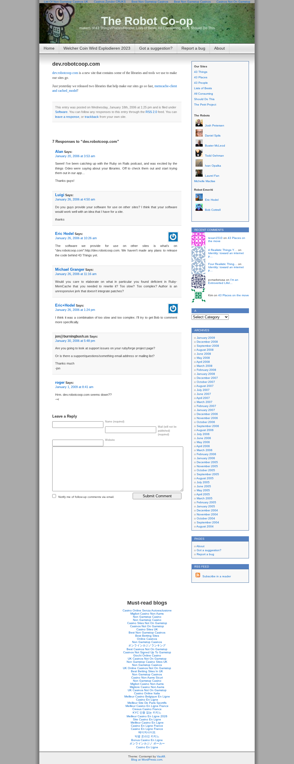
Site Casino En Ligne (147, 719)
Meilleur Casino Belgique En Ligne (147, 696)
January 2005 (206, 506)
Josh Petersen (214, 125)
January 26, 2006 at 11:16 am (75, 274)
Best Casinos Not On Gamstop (147, 649)
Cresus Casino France (147, 709)
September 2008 (208, 345)
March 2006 (204, 450)
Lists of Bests (203, 88)
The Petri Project (205, 104)
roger (60, 382)
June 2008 (204, 353)
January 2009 (206, 337)
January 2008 (206, 373)
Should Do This (204, 99)
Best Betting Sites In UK (147, 671)
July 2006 (203, 434)
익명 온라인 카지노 (147, 736)
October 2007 (206, 381)
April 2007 (203, 397)
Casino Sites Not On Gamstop (147, 623)
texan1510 (215, 237)
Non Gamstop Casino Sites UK (147, 661)
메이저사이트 (147, 732)
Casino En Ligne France (147, 725)
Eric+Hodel (65, 305)
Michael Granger (69, 269)
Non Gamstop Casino (147, 616)
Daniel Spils (212, 135)
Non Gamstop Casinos (147, 642)
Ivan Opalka (213, 165)
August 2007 (205, 385)
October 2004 (206, 518)
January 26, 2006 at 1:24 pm (75, 309)
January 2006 (206, 458)
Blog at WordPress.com (146, 759)
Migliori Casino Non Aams (147, 613)
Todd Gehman (214, 155)
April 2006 (203, 446)
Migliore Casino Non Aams (147, 687)
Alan (59, 151)
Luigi (59, 195)
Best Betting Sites (147, 635)
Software (61, 112)
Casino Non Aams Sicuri (147, 677)
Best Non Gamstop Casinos (147, 632)
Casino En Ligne (147, 699)
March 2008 (204, 365)
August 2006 (205, 430)
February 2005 (206, 502)
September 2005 (208, 474)
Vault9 (161, 756)
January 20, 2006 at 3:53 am (75, 156)
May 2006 (203, 442)
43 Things (200, 71)
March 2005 (204, 498)
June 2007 (204, 393)
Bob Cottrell (212, 209)
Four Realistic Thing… (222, 264)
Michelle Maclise (204, 181)
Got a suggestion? (156, 48)
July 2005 (203, 482)
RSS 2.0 (151, 112)
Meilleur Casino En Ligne (147, 722)
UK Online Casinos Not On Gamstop (147, 668)
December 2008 (207, 341)
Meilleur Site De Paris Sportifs (147, 702)
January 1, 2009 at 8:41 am (74, 387)
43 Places (200, 77)
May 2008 (203, 357)
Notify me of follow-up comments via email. (86, 496)
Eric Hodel (64, 233)
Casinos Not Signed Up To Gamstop (147, 652)
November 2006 (207, 418)
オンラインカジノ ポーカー (147, 743)
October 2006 (206, 422)
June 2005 (204, 486)
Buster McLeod (215, 145)
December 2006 (207, 414)
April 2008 (203, 361)
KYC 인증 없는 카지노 (147, 712)
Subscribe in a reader (216, 576)
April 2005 (203, 494)
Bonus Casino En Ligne (147, 740)
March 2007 (204, 402)
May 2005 (203, 490)
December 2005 (207, 462)
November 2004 (207, 514)
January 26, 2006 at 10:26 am (76, 238)
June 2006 (204, 438)
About (219, 48)
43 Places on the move (233, 295)
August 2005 (205, 478)
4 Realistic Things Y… (222, 250)
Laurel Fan (212, 175)
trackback (92, 116)
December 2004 (207, 510)
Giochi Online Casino (147, 655)
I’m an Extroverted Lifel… (223, 281)
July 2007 (203, 389)
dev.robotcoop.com (76, 64)
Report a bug (193, 48)
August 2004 (205, 526)
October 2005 (206, 470)
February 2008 (206, 369)
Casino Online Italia (147, 693)
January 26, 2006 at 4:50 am (75, 199)
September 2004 (208, 522)
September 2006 (208, 426)
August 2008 (205, 349)
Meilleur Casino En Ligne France (147, 706)
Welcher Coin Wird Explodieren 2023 (96, 48)
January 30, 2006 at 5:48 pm (75, 340)
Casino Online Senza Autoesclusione (147, 610)
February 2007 (206, 406)
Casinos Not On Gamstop (147, 626)
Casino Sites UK (147, 629)
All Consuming (203, 93)
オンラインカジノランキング (147, 645)
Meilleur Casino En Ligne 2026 (147, 716)
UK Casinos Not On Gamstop (147, 658)
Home (49, 48)
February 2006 (206, 454)
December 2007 (207, 377)
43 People (201, 82)
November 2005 (207, 466)
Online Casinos (147, 638)
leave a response (67, 116)
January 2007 (206, 410)
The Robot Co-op (147, 21)
